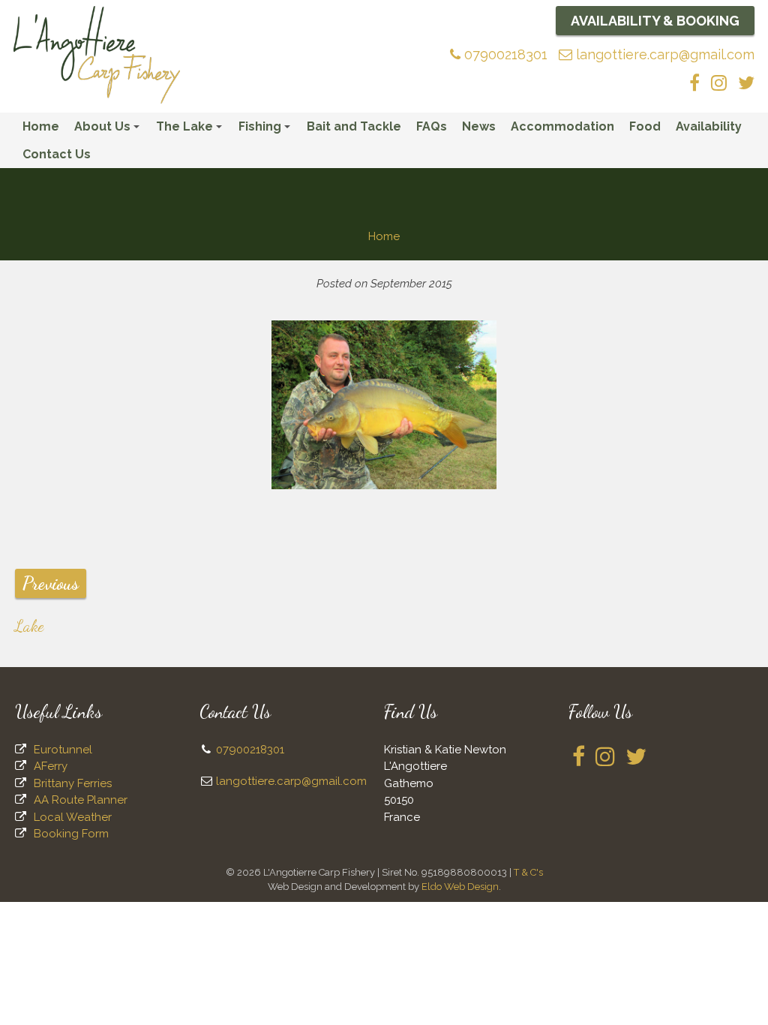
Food (645, 126)
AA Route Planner (81, 800)
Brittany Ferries (73, 783)
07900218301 (504, 54)
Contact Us (56, 154)
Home (40, 126)
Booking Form (71, 833)
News (479, 126)
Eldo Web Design (460, 886)
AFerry (51, 766)
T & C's (528, 872)
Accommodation (562, 126)
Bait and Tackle (354, 126)
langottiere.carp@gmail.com (663, 54)
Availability (709, 126)
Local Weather (73, 817)
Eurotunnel (63, 749)
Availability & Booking (655, 21)
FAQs (431, 126)
